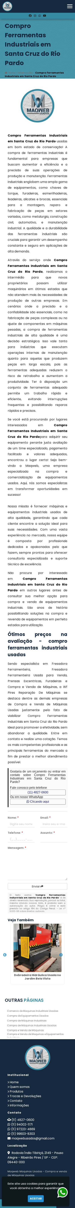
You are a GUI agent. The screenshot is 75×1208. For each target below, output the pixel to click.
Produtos (16, 1091)
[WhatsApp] (39, 16)
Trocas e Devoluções (25, 1096)
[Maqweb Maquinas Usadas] (38, 1057)
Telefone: (15, 833)
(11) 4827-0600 (38, 792)
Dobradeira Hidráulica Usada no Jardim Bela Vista (37, 976)
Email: (45, 818)
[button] (69, 6)
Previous (5, 955)
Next (61, 955)
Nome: (13, 818)
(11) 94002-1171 (22, 1124)
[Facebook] (30, 16)
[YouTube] (44, 16)
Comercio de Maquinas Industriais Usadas (32, 1011)
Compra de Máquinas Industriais (27, 1020)
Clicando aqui (39, 801)
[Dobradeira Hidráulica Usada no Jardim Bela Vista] (37, 948)
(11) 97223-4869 (23, 1129)
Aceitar (36, 1198)
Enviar (36, 886)
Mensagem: (17, 848)
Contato (16, 1100)
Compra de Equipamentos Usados (27, 1015)
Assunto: (47, 833)
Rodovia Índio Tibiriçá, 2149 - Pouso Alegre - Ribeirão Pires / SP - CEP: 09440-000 (35, 1157)
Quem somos (20, 1087)
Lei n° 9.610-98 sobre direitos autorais (38, 910)
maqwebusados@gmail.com (33, 1138)
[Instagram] (35, 16)
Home (14, 1082)
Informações (19, 1105)
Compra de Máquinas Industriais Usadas (32, 1025)
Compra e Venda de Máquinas (25, 1030)
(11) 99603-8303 (23, 1134)
